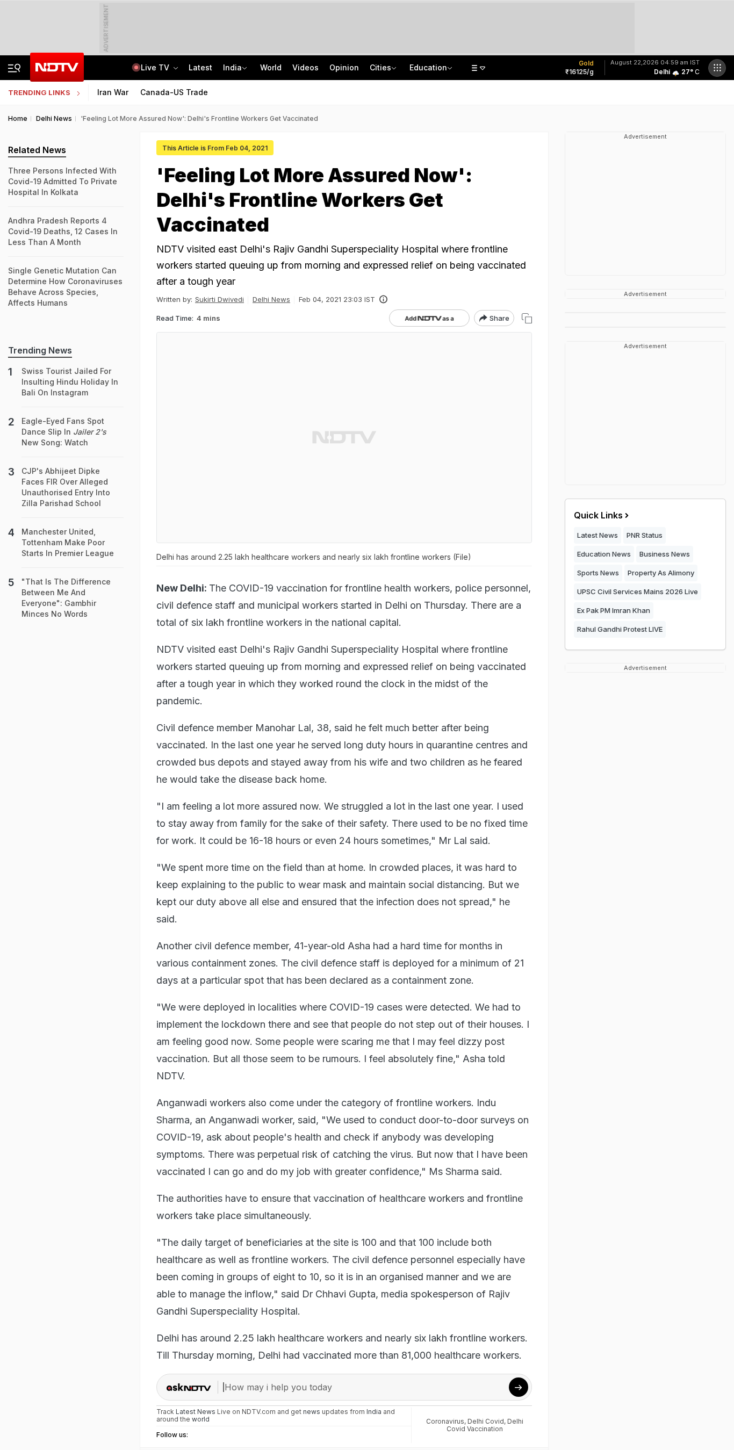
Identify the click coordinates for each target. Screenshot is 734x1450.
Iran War (112, 92)
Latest (200, 67)
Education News (604, 554)
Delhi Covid (485, 1421)
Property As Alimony (661, 572)
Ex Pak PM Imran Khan (613, 610)
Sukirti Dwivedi (219, 299)
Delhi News (271, 299)
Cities (380, 67)
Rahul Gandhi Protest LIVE (620, 629)
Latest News (597, 535)
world (201, 1419)
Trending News (40, 350)
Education (428, 67)
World (271, 67)
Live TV (156, 67)
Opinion (344, 67)
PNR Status (645, 535)
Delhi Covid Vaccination (485, 1425)
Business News (664, 554)
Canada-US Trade (174, 92)
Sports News (598, 572)
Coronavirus (445, 1421)
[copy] (527, 318)
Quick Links (598, 515)
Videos (305, 67)
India (232, 67)
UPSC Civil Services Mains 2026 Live (637, 591)
